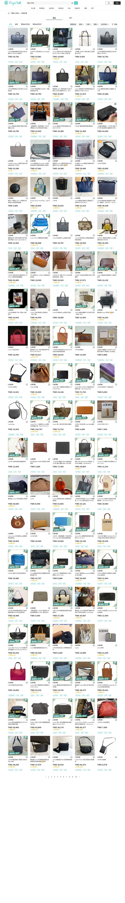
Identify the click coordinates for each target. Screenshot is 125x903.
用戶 (70, 18)
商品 (54, 18)
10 (76, 777)
